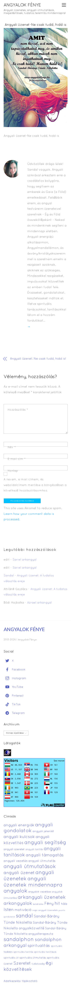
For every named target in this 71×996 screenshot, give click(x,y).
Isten (9, 910)
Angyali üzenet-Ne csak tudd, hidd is (35, 25)
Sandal (9, 575)
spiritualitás (38, 946)
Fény (49, 904)
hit (57, 904)
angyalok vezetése (39, 892)
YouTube (17, 687)
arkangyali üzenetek (42, 897)
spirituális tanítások (45, 952)
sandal (24, 916)
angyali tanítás (34, 849)
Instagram (18, 678)
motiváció (23, 910)
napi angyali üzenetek (45, 910)
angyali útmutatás (42, 861)
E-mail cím (17, 459)
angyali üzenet (19, 873)
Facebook (18, 669)
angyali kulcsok (19, 837)
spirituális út (11, 958)
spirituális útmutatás (32, 958)
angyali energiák (19, 825)
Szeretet (22, 963)
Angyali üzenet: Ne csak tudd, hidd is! (38, 358)
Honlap (13, 471)
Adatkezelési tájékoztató (21, 981)
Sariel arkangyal (25, 560)
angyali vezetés (15, 861)
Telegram (18, 713)
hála (64, 904)
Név (12, 447)
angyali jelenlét (43, 831)
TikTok (16, 704)
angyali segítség (45, 842)
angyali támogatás (45, 855)
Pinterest (17, 696)
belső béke (38, 904)
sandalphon (19, 939)
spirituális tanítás (23, 952)
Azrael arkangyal (39, 602)
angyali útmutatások (30, 866)
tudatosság (38, 964)
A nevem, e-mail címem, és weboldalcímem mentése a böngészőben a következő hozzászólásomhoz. (35, 485)
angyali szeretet (14, 849)
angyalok (15, 891)
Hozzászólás (18, 410)
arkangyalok (18, 903)
